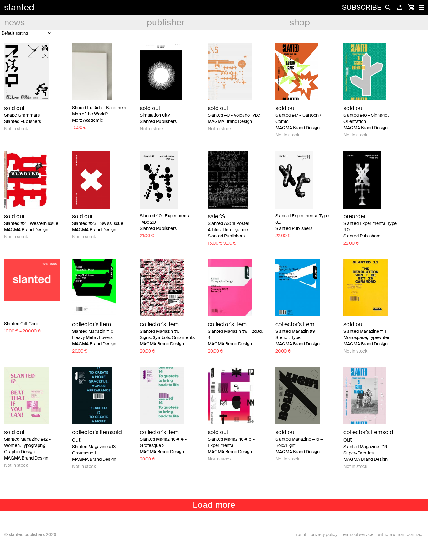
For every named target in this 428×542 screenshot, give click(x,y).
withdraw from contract (401, 534)
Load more (214, 505)
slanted (19, 7)
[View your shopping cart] (411, 7)
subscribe (361, 7)
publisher (166, 22)
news (14, 22)
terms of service (357, 534)
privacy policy (324, 534)
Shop (300, 22)
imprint (299, 534)
